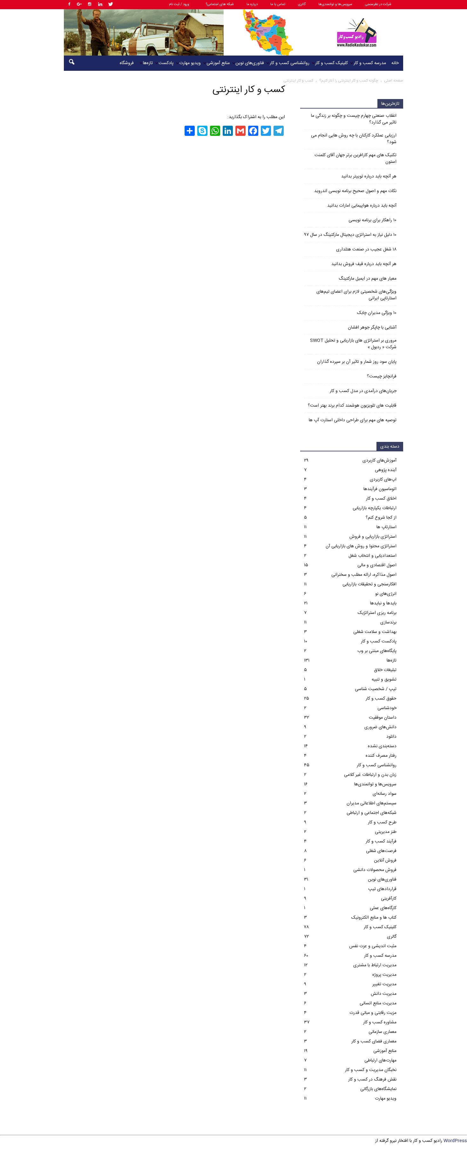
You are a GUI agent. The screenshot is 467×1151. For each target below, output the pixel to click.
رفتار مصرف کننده (381, 756)
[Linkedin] (100, 5)
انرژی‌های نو (385, 594)
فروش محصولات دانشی (374, 870)
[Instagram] (89, 5)
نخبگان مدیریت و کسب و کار (370, 1070)
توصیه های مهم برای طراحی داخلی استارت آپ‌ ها (352, 420)
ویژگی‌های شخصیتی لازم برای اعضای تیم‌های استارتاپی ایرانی (356, 295)
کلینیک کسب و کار (331, 63)
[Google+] (79, 5)
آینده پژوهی (385, 470)
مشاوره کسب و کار (379, 1022)
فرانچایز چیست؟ (381, 376)
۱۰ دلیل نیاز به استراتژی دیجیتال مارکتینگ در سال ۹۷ (350, 235)
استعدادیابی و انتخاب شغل (372, 556)
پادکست (166, 63)
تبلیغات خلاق (385, 670)
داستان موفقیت (382, 718)
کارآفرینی (388, 898)
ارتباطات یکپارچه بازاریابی (374, 508)
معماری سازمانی (382, 1032)
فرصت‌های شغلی (381, 851)
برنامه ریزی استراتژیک (377, 613)
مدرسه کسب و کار (370, 63)
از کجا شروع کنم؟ (381, 518)
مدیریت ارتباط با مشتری (374, 965)
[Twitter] (110, 5)
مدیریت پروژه (384, 975)
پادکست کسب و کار (378, 641)
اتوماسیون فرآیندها (379, 489)
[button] (71, 63)
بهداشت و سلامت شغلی (374, 632)
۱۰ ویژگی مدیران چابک (376, 313)
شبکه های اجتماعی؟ (220, 4)
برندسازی (388, 622)
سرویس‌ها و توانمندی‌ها (335, 4)
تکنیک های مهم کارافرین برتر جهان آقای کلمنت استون (355, 158)
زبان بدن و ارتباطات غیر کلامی (370, 775)
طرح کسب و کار (382, 822)
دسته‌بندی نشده (382, 746)
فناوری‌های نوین (249, 63)
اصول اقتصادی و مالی (376, 565)
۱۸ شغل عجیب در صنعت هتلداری (366, 249)
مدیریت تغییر (384, 984)
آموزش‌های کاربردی (379, 460)
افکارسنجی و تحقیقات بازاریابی (369, 584)
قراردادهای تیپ (382, 889)
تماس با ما (277, 4)
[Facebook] (68, 5)
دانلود (391, 737)
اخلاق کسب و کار (381, 498)
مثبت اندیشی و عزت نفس (372, 946)
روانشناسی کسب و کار (289, 63)
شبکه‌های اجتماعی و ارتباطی (371, 813)
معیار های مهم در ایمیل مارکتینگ (367, 279)
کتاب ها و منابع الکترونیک (373, 917)
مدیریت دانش (383, 994)
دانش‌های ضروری (380, 727)
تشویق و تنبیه (384, 679)
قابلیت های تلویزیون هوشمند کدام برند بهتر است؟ (352, 406)
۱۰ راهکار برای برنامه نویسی (372, 220)
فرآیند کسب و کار (381, 841)
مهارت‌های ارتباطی (380, 1060)
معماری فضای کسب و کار (373, 1041)
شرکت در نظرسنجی (378, 4)
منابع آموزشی (218, 63)
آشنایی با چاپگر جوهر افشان (372, 327)
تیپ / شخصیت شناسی (375, 689)
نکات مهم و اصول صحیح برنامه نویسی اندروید (355, 191)
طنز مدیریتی (385, 832)
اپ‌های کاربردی (383, 479)
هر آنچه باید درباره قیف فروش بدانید (363, 264)
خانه (395, 63)
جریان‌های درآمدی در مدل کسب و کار (363, 391)
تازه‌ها (148, 63)
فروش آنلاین (385, 860)
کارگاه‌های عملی (383, 908)
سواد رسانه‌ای (384, 794)
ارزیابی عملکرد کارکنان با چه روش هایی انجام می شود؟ (353, 139)
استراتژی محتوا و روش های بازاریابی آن (361, 546)
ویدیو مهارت (190, 63)
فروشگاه (127, 63)
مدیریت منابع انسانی (378, 1003)
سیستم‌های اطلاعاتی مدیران (371, 803)
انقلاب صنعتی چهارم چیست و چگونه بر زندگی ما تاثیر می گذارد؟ (353, 119)
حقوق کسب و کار (381, 698)
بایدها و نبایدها (383, 603)
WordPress (455, 1141)
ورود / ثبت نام (179, 4)
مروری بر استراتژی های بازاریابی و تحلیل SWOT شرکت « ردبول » (353, 344)
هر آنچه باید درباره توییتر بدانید (368, 176)
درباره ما (252, 4)
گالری (302, 4)
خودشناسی (386, 708)
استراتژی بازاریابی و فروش (372, 537)
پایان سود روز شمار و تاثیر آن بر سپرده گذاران (356, 362)
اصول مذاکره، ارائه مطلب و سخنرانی (363, 575)
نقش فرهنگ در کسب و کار (372, 1079)
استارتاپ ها (386, 527)
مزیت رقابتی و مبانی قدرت (372, 1013)
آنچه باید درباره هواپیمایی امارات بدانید (361, 206)
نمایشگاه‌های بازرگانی (378, 1089)
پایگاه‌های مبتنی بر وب (376, 651)
